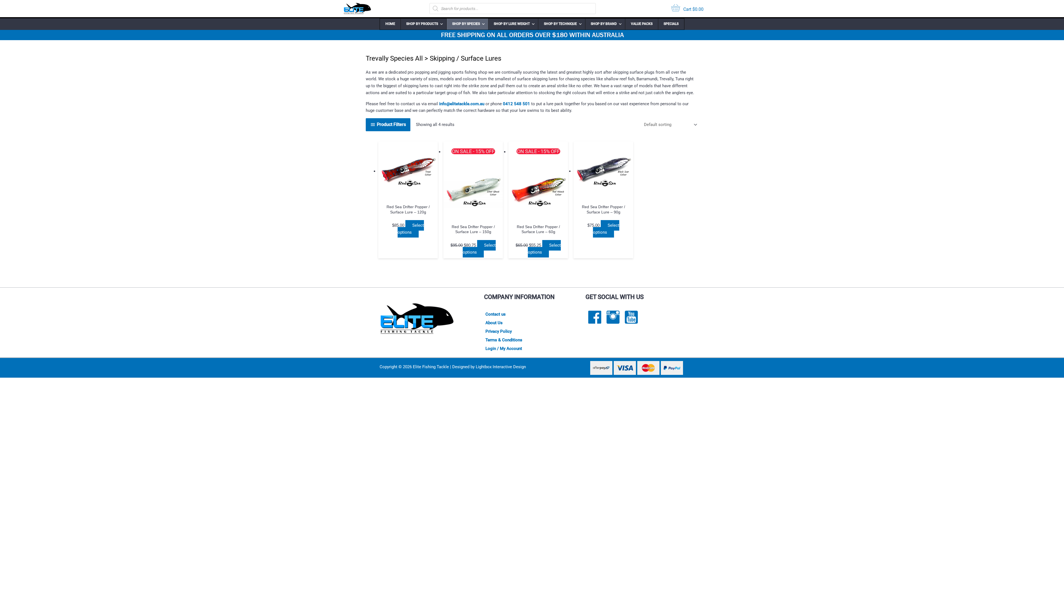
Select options (411, 229)
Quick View (408, 196)
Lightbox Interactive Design (501, 366)
